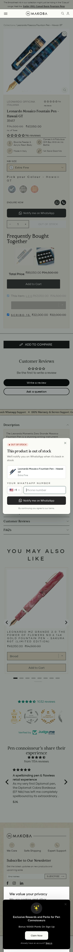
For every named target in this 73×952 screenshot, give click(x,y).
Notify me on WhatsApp (38, 500)
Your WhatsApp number (29, 483)
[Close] (65, 443)
